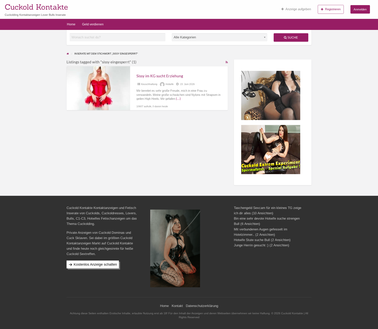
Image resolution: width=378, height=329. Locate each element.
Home (71, 24)
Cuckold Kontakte (36, 7)
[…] (178, 98)
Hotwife (170, 84)
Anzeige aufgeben (298, 9)
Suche (292, 37)
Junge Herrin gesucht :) (251, 245)
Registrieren (333, 9)
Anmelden (360, 9)
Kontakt (177, 306)
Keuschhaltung (149, 84)
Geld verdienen (93, 24)
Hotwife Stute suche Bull (252, 240)
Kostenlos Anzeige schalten (95, 264)
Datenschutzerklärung (202, 306)
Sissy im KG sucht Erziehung (159, 76)
